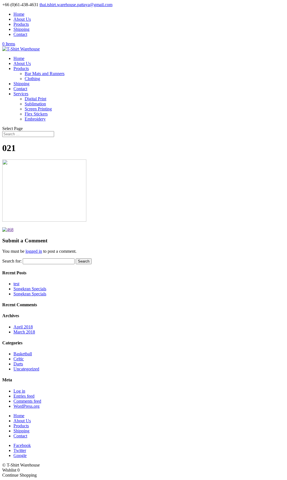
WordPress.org (26, 406)
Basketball (22, 353)
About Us (22, 19)
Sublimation (35, 103)
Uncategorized (26, 369)
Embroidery (35, 119)
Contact (20, 34)
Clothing (32, 78)
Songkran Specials (29, 288)
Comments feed (27, 401)
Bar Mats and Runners (44, 73)
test (16, 283)
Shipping (21, 29)
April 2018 (23, 326)
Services (20, 93)
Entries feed (23, 396)
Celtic (18, 358)
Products (21, 24)
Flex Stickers (36, 114)
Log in (19, 391)
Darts (18, 363)
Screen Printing (38, 108)
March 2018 (24, 332)
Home (18, 14)
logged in (34, 251)
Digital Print (35, 98)
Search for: (12, 261)
